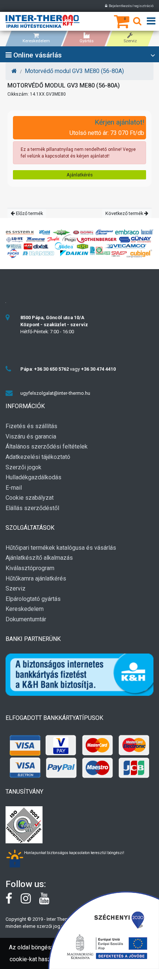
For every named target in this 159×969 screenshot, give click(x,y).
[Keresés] (137, 22)
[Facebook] (13, 901)
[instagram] (30, 901)
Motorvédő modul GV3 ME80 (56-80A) (74, 71)
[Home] (14, 71)
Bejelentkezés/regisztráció (130, 6)
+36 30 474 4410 (98, 369)
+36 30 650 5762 (51, 369)
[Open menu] (151, 21)
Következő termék (124, 213)
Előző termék (29, 213)
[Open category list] (152, 55)
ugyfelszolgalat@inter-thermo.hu (55, 393)
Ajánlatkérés (80, 175)
